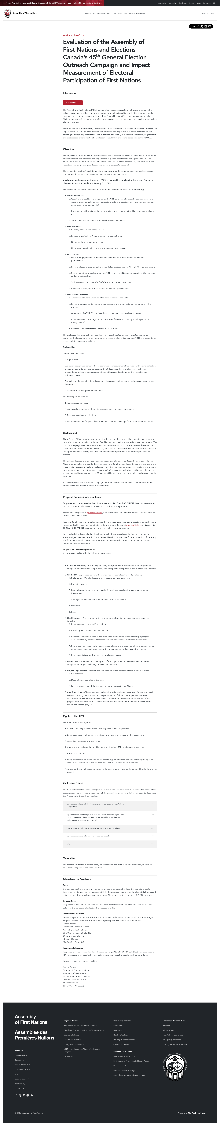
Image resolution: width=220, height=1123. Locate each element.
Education (117, 1025)
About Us (205, 13)
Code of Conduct (22, 1079)
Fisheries (166, 1025)
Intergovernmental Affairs (74, 1044)
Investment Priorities (72, 1039)
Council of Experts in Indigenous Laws (129, 1075)
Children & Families (121, 1044)
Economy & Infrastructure (137, 13)
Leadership (172, 3)
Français (214, 3)
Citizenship (68, 1056)
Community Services (103, 13)
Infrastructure (168, 1030)
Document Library (22, 1069)
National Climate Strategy (124, 1070)
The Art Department (196, 1113)
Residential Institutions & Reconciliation (80, 1025)
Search (213, 13)
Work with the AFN (72, 35)
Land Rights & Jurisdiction (124, 1056)
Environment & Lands (120, 13)
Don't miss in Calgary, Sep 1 (50, 3)
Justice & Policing (71, 1035)
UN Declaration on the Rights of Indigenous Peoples (82, 1050)
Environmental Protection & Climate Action (131, 1061)
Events (191, 3)
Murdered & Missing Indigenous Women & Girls (84, 1030)
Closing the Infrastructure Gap (175, 1044)
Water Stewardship (121, 1066)
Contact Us (207, 3)
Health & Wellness (120, 1035)
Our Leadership (21, 1055)
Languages (117, 1030)
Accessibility (162, 3)
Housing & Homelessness (124, 1039)
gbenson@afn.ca (94, 512)
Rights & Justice (89, 13)
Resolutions (183, 3)
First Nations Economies (173, 1035)
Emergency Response (172, 1039)
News (199, 3)
